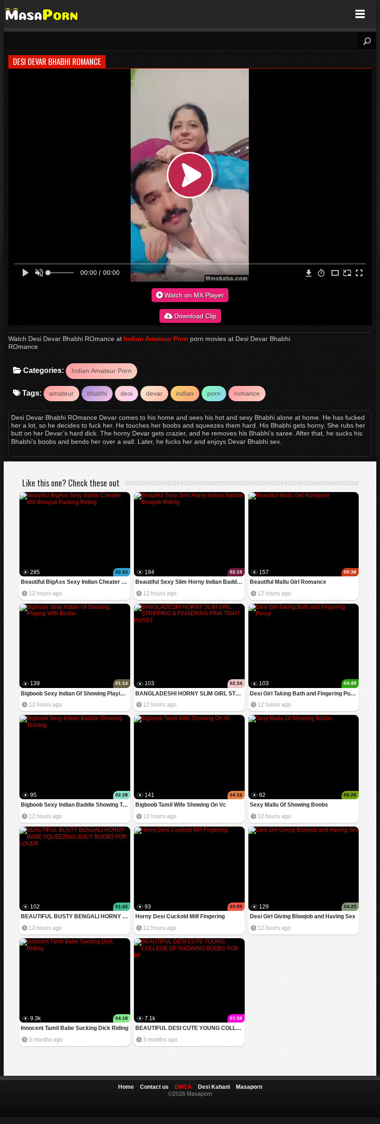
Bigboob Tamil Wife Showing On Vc (180, 805)
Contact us (154, 1087)
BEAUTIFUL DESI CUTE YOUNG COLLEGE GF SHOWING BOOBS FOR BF (190, 1028)
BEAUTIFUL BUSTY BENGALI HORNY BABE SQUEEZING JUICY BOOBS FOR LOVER (75, 916)
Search (366, 41)
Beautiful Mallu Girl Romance (288, 582)
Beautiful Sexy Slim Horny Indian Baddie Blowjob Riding (190, 582)
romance (247, 393)
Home (126, 1087)
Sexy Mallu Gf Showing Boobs (289, 805)
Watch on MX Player (193, 295)
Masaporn (42, 14)
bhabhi (97, 393)
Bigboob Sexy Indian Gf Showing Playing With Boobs (75, 693)
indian (185, 393)
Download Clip (194, 316)
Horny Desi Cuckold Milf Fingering (180, 916)
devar (154, 393)
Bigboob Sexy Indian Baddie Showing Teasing (75, 805)
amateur (61, 393)
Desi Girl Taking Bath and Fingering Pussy (304, 693)
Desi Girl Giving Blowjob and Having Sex (302, 916)
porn (214, 393)
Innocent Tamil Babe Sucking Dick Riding (74, 1028)
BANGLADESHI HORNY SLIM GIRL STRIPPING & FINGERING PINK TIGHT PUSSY (190, 693)
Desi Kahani (214, 1087)
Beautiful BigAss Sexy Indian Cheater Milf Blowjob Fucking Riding (75, 582)
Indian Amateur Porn (156, 338)
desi (126, 393)
